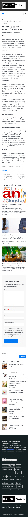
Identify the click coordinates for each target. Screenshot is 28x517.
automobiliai (6, 466)
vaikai (10, 490)
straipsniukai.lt (10, 449)
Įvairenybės (4, 170)
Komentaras (7, 290)
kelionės (4, 473)
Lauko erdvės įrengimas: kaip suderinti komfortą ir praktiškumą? (17, 409)
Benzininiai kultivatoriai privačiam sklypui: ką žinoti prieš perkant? (16, 374)
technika (4, 490)
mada (4, 476)
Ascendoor (9, 514)
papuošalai (5, 479)
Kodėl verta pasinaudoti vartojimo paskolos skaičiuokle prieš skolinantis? (17, 401)
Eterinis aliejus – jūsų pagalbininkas (12, 264)
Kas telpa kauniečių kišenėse (16, 364)
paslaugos (5, 483)
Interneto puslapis (9, 322)
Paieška (4, 353)
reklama (17, 483)
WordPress (21, 514)
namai (22, 476)
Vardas (6, 310)
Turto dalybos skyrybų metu (10, 235)
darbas (18, 466)
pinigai (12, 483)
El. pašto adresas (9, 316)
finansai (4, 469)
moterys (15, 476)
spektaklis (12, 486)
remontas (5, 486)
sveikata (19, 486)
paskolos (18, 479)
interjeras (11, 469)
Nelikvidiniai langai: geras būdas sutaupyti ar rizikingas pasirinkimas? (17, 383)
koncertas (11, 473)
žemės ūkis (17, 490)
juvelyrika (18, 469)
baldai (13, 466)
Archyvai (4, 458)
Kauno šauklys (17, 32)
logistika (18, 473)
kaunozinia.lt (20, 513)
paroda (12, 479)
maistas (9, 476)
